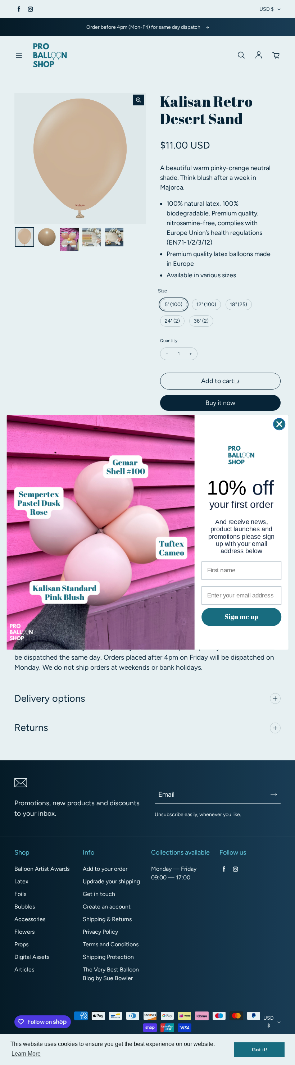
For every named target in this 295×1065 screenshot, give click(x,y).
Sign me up (241, 617)
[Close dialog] (279, 424)
